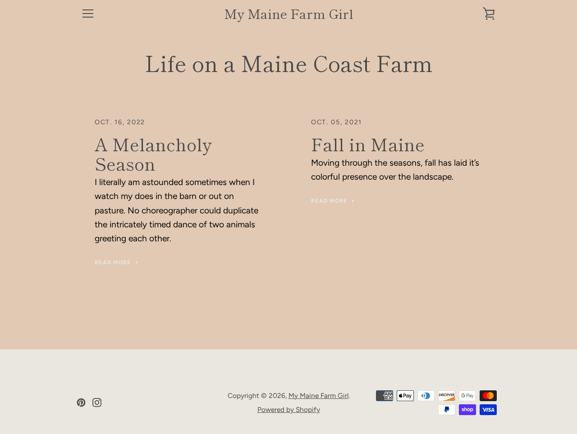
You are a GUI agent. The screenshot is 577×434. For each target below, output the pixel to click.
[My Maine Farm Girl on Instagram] (96, 402)
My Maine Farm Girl (288, 14)
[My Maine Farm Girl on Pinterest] (81, 402)
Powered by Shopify (288, 409)
